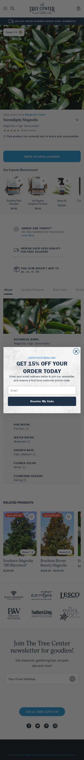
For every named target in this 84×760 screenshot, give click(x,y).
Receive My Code (42, 401)
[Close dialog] (76, 351)
